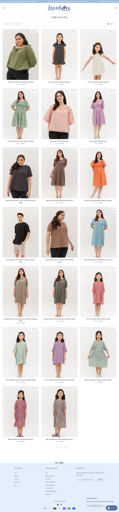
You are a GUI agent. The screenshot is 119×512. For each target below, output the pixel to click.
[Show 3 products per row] (111, 24)
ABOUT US (16, 476)
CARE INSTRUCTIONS (50, 482)
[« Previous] (48, 447)
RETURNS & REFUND (50, 476)
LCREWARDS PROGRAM (50, 491)
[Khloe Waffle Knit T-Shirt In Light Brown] (59, 232)
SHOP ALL (16, 479)
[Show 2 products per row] (108, 24)
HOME (15, 473)
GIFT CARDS (17, 482)
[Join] (112, 505)
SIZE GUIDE (47, 479)
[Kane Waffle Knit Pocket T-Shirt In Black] (21, 232)
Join (100, 479)
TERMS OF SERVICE (49, 485)
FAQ (46, 473)
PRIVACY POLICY (49, 488)
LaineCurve (58, 501)
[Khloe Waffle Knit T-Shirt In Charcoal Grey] (21, 172)
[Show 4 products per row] (114, 24)
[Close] (114, 497)
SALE (15, 485)
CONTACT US (48, 494)
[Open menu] (5, 8)
